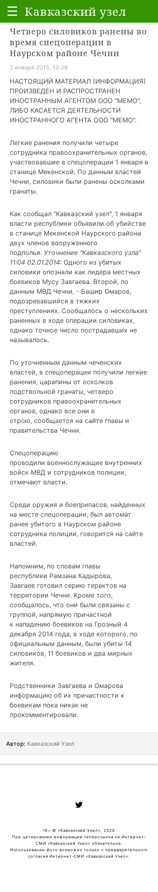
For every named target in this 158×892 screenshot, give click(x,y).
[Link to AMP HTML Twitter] (79, 805)
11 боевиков (67, 653)
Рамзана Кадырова (79, 576)
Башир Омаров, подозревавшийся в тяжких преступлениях (70, 301)
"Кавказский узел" (82, 214)
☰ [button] (12, 11)
